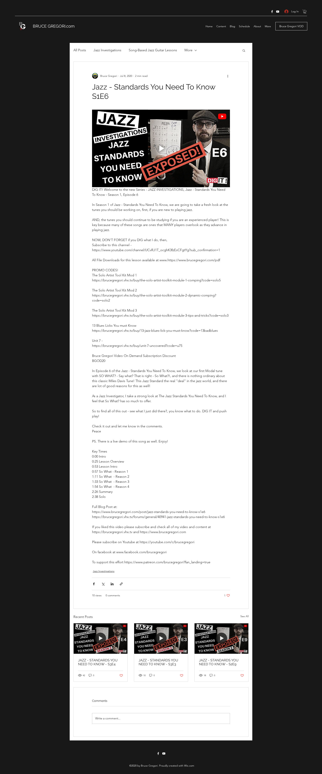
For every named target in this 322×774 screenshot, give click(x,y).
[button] (305, 11)
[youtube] (278, 11)
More (188, 50)
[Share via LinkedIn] (112, 584)
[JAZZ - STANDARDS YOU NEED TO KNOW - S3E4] (100, 638)
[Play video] (161, 148)
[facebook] (272, 11)
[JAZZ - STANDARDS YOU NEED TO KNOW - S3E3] (161, 638)
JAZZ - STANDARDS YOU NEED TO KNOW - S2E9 (219, 662)
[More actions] (227, 76)
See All (244, 616)
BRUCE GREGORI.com (54, 26)
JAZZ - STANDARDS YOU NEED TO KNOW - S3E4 (98, 662)
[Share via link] (121, 584)
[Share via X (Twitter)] (103, 584)
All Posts (79, 50)
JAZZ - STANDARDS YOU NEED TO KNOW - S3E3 (158, 662)
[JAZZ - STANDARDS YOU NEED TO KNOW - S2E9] (221, 638)
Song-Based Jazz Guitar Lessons (153, 50)
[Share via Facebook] (94, 584)
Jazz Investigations (107, 50)
